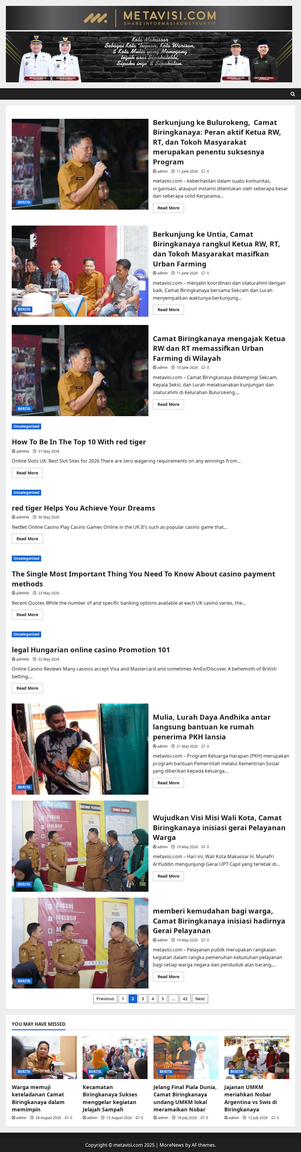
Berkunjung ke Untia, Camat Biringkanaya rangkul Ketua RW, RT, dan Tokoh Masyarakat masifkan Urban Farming (80, 271)
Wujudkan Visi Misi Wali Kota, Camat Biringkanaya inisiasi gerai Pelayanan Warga (80, 846)
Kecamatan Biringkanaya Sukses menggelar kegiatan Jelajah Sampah (110, 1098)
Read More (171, 209)
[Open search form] (293, 94)
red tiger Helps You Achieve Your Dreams (83, 508)
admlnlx (22, 451)
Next (200, 998)
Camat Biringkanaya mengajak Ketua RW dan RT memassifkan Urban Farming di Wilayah (80, 370)
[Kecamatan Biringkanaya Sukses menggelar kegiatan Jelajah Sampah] (115, 1057)
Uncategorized (26, 426)
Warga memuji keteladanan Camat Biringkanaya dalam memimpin (38, 1098)
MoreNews (172, 1145)
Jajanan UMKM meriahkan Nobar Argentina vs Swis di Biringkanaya (250, 1098)
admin (162, 171)
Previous (105, 998)
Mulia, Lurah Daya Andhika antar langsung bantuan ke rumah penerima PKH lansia (80, 749)
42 (185, 998)
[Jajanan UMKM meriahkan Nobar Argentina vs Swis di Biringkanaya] (256, 1057)
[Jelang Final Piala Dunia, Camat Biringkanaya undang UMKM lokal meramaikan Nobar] (185, 1057)
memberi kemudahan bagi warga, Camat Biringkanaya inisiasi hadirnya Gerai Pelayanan (80, 943)
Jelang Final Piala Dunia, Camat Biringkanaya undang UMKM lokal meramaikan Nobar (185, 1098)
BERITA (24, 202)
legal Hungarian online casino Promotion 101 (91, 649)
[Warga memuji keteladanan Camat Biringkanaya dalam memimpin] (44, 1057)
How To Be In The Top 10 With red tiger (79, 441)
